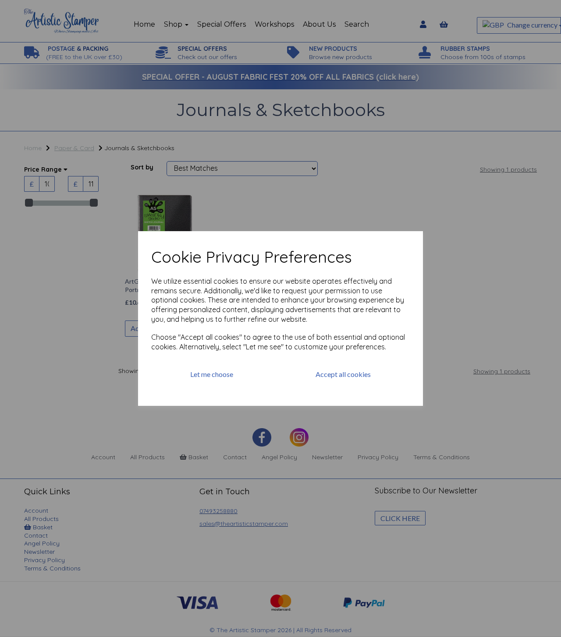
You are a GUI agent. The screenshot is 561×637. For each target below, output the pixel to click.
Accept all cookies (343, 374)
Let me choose (211, 374)
